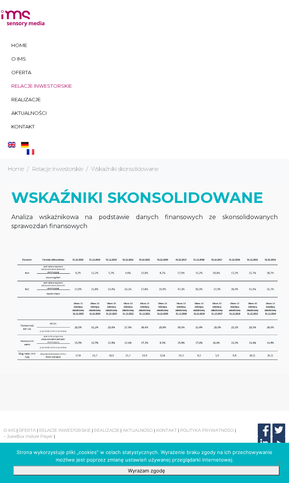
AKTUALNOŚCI (29, 113)
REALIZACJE (26, 99)
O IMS (18, 59)
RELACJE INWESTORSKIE (41, 86)
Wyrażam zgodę (146, 471)
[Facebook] (264, 430)
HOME (19, 45)
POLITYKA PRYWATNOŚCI (207, 430)
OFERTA (21, 72)
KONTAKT (23, 126)
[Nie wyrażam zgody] (279, 463)
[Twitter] (278, 430)
